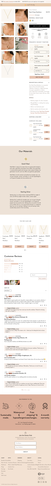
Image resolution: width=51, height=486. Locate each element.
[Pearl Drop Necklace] (48, 45)
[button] (32, 15)
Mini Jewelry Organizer (8, 1)
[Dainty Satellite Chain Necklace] (48, 65)
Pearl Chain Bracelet (39, 56)
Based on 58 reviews (9, 260)
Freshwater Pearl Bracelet (36, 130)
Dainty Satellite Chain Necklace (41, 65)
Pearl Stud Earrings (37, 137)
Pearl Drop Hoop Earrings (41, 113)
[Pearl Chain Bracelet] (48, 56)
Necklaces (35, 9)
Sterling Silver (33, 21)
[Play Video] (25, 39)
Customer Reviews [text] (13, 256)
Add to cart (39, 26)
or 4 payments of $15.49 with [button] (37, 30)
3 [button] (25, 390)
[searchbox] (39, 275)
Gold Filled (30, 21)
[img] (11, 294)
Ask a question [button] (42, 278)
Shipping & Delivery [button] (35, 117)
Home (30, 9)
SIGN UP (25, 451)
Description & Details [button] (36, 82)
